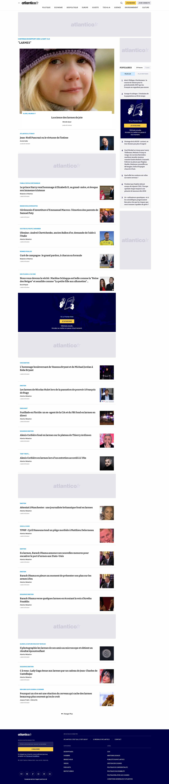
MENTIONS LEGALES (113, 755)
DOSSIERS (67, 755)
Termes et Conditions (32, 756)
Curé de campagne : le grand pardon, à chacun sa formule (51, 255)
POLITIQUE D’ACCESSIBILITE (116, 771)
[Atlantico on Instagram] (44, 774)
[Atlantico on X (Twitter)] (27, 774)
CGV (108, 751)
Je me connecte (144, 3)
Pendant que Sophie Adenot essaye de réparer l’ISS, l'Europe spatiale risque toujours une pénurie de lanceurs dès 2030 (136, 187)
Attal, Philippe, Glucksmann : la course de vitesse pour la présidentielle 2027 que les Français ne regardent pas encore (136, 83)
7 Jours (147, 67)
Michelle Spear (66, 122)
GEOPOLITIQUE (72, 7)
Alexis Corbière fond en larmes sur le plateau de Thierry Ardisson (55, 435)
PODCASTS (67, 767)
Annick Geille (24, 141)
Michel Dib (34, 700)
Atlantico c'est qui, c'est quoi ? (76, 739)
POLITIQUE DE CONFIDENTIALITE (117, 767)
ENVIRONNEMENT (131, 7)
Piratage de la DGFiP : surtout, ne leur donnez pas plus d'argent (136, 143)
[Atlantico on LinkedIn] (38, 774)
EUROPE (85, 7)
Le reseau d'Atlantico (101, 739)
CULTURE (145, 7)
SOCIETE (95, 7)
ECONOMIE (58, 7)
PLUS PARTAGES (143, 74)
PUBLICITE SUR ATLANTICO (115, 759)
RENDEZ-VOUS (68, 759)
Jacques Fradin (24, 700)
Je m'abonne (67, 321)
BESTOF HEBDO (69, 771)
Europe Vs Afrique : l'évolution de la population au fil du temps (136, 95)
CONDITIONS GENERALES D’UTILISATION (120, 779)
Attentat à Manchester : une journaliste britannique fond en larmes (56, 507)
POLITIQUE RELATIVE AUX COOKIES (118, 775)
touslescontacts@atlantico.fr (35, 779)
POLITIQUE (46, 7)
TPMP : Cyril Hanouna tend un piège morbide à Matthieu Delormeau (57, 530)
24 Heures (139, 67)
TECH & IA (106, 7)
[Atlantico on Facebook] (33, 774)
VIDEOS (66, 763)
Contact (118, 739)
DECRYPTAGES (68, 751)
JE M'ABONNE (130, 3)
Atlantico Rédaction (26, 239)
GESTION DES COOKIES (114, 763)
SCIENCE (117, 7)
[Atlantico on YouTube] (50, 774)
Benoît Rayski (24, 284)
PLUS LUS (128, 74)
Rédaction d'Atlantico (26, 194)
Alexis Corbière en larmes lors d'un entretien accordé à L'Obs (53, 458)
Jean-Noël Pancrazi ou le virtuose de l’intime (44, 137)
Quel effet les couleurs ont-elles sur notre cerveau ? (136, 176)
